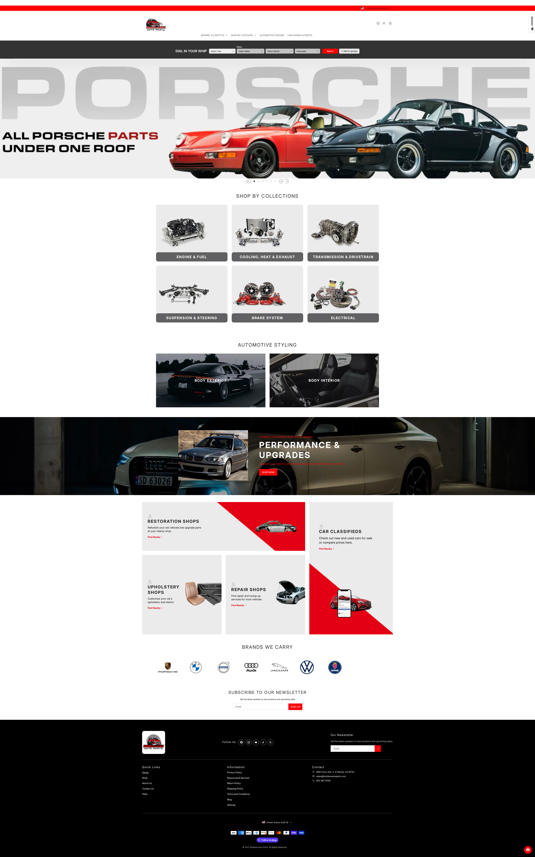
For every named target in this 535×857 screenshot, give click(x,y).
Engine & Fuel (192, 257)
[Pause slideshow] (286, 181)
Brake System (267, 318)
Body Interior (324, 380)
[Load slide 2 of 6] (258, 181)
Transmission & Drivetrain (343, 257)
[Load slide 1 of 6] (254, 181)
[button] (390, 23)
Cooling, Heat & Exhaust (267, 257)
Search (330, 51)
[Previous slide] (248, 181)
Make (239, 47)
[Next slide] (281, 181)
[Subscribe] (378, 748)
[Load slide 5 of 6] (271, 181)
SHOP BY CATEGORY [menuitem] (242, 35)
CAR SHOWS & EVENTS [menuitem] (299, 35)
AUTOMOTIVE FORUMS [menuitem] (272, 35)
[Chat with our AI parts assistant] (528, 850)
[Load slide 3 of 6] (263, 181)
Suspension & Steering (191, 318)
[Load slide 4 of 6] (267, 181)
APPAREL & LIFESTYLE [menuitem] (212, 35)
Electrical (343, 318)
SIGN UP (295, 706)
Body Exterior (211, 380)
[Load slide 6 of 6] (275, 181)
